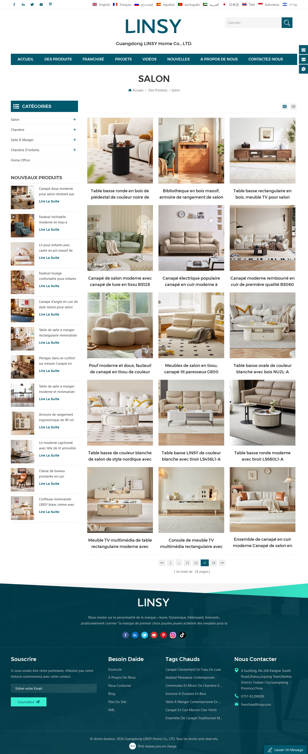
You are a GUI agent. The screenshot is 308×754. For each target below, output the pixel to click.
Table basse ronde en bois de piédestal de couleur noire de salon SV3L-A (120, 194)
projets (123, 59)
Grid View (284, 106)
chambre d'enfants (25, 150)
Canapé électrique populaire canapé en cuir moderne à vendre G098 (191, 282)
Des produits (58, 59)
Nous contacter (119, 685)
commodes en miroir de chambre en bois (194, 685)
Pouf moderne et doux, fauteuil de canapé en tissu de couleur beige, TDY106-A (120, 369)
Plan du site (117, 701)
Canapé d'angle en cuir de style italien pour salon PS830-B (58, 304)
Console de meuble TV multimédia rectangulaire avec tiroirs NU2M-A (191, 544)
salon (15, 119)
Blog (111, 693)
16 (196, 563)
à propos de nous (122, 677)
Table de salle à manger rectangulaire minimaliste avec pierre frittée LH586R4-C (58, 332)
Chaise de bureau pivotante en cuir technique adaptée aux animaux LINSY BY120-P (56, 474)
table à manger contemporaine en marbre (194, 701)
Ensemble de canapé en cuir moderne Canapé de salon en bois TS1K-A (262, 543)
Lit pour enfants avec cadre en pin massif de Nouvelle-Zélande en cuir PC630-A (58, 248)
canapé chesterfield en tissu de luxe (193, 669)
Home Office (20, 160)
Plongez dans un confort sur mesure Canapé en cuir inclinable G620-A (57, 361)
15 (187, 563)
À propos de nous (219, 59)
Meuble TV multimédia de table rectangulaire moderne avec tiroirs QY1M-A (120, 544)
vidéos (149, 59)
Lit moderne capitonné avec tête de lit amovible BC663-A (57, 445)
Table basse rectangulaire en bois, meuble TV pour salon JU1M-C (262, 194)
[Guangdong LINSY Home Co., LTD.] (154, 24)
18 (213, 563)
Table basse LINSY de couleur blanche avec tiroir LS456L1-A (191, 456)
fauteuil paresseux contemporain (190, 677)
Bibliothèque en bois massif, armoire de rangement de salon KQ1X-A (191, 194)
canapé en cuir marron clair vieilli (191, 710)
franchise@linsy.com (256, 704)
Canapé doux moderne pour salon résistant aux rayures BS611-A (56, 191)
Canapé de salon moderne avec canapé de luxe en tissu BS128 (120, 281)
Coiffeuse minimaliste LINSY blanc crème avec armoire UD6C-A (56, 502)
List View (293, 106)
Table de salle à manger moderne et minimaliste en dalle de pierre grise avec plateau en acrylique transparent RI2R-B (58, 389)
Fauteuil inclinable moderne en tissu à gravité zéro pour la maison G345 (53, 219)
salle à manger (22, 139)
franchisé (93, 59)
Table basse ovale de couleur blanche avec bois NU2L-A (263, 368)
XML (111, 710)
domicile (115, 669)
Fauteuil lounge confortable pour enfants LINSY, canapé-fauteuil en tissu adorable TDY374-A (58, 276)
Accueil (26, 59)
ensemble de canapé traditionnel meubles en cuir (194, 718)
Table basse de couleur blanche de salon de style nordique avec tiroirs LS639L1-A (120, 456)
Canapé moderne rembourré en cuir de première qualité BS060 (262, 281)
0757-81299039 (252, 696)
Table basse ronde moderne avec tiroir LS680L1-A (262, 456)
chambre (17, 129)
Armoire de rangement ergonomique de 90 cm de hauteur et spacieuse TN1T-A (56, 417)
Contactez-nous (265, 59)
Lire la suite (49, 201)
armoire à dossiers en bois (185, 693)
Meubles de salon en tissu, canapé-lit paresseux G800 (191, 368)
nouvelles (178, 59)
